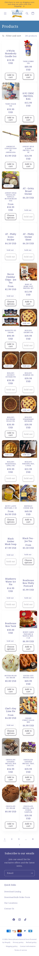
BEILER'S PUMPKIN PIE (28, 374)
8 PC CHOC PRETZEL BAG (28, 96)
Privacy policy (18, 942)
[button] (5, 13)
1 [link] (4, 839)
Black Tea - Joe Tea (28, 539)
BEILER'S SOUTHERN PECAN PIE (10, 419)
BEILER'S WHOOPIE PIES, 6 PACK (28, 464)
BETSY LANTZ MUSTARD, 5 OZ (11, 507)
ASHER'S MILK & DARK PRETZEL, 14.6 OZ (28, 149)
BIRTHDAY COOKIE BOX (28, 507)
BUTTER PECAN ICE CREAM (11, 676)
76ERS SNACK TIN (10, 105)
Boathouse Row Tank (10, 625)
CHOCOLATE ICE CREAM (10, 807)
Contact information (28, 946)
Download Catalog (12, 891)
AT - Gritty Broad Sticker (28, 191)
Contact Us (9, 908)
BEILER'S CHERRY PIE (28, 331)
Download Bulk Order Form (17, 897)
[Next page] (19, 845)
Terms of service (21, 950)
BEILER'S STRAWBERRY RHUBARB (28, 419)
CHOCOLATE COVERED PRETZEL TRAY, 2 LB (28, 763)
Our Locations (10, 903)
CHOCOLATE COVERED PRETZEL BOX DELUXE (10, 763)
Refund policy (31, 942)
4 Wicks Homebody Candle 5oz (11, 53)
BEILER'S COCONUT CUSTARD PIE (11, 375)
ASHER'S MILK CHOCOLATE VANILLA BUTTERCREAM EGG (11, 197)
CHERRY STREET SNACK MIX (28, 720)
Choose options (11, 216)
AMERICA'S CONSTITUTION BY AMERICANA (11, 149)
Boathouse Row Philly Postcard (28, 583)
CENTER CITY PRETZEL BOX (28, 676)
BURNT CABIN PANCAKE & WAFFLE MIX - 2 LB (28, 635)
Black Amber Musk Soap (10, 541)
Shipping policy (12, 946)
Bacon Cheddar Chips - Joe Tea (10, 278)
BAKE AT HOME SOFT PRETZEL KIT (28, 286)
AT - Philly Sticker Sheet (28, 237)
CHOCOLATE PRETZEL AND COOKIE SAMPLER (28, 809)
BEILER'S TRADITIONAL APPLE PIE (10, 464)
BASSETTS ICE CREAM (10, 331)
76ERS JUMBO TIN (28, 62)
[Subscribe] (32, 873)
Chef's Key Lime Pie (10, 710)
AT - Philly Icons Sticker (10, 237)
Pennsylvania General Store (19, 939)
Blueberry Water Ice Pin (10, 582)
